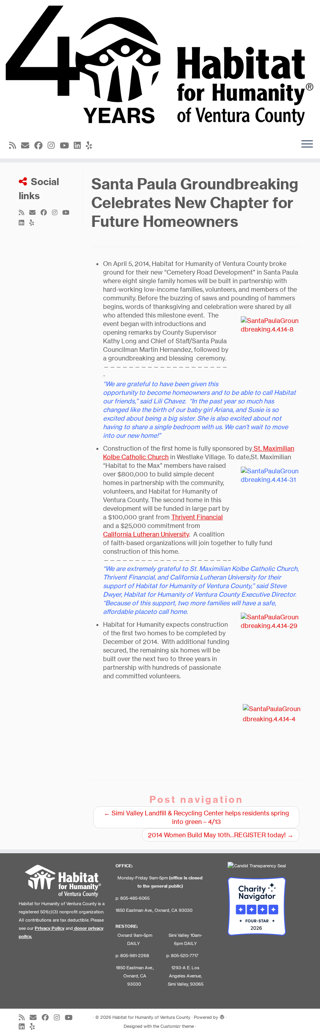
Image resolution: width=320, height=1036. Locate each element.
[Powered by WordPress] (222, 1015)
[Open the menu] (307, 144)
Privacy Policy (49, 928)
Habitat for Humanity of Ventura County (151, 1017)
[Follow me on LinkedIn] (80, 145)
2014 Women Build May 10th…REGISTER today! (220, 835)
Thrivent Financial (197, 517)
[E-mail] (27, 145)
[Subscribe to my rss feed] (15, 145)
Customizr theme (177, 1026)
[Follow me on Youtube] (67, 145)
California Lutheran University (146, 534)
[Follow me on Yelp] (91, 145)
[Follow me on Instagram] (54, 145)
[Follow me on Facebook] (41, 145)
